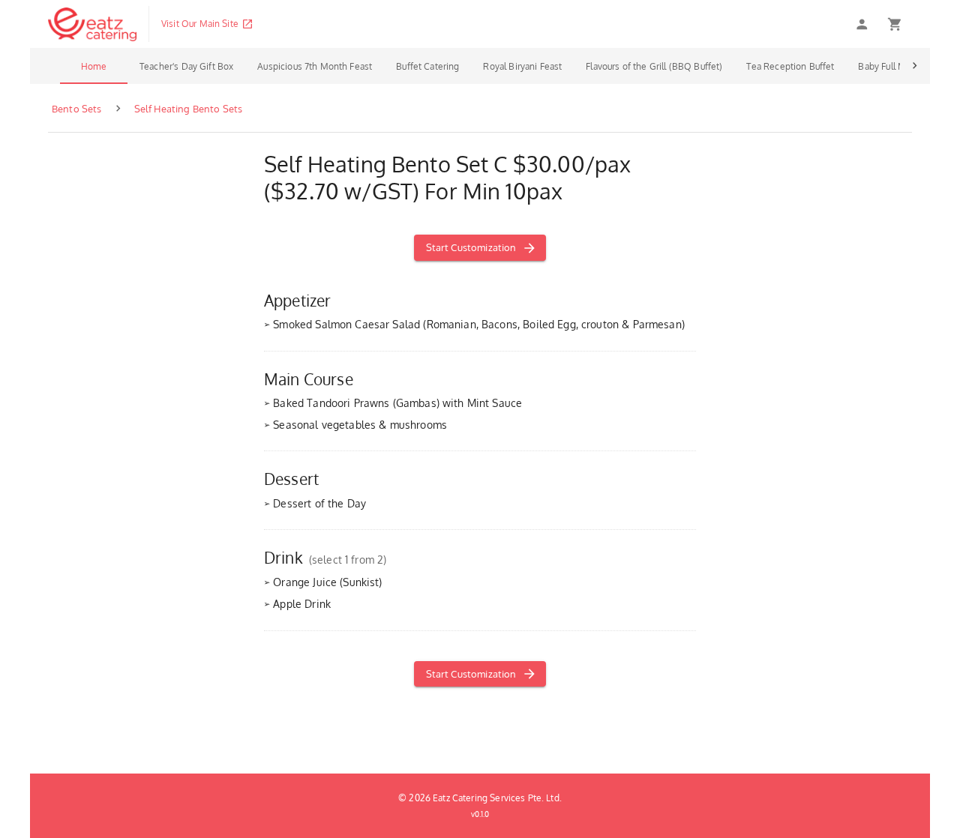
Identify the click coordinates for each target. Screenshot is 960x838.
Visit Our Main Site (199, 23)
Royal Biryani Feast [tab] (522, 66)
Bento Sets (77, 109)
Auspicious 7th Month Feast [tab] (314, 66)
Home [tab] (93, 66)
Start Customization (471, 247)
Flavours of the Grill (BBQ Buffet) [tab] (654, 66)
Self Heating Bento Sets (188, 109)
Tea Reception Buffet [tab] (790, 66)
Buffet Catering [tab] (427, 66)
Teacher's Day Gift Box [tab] (186, 66)
